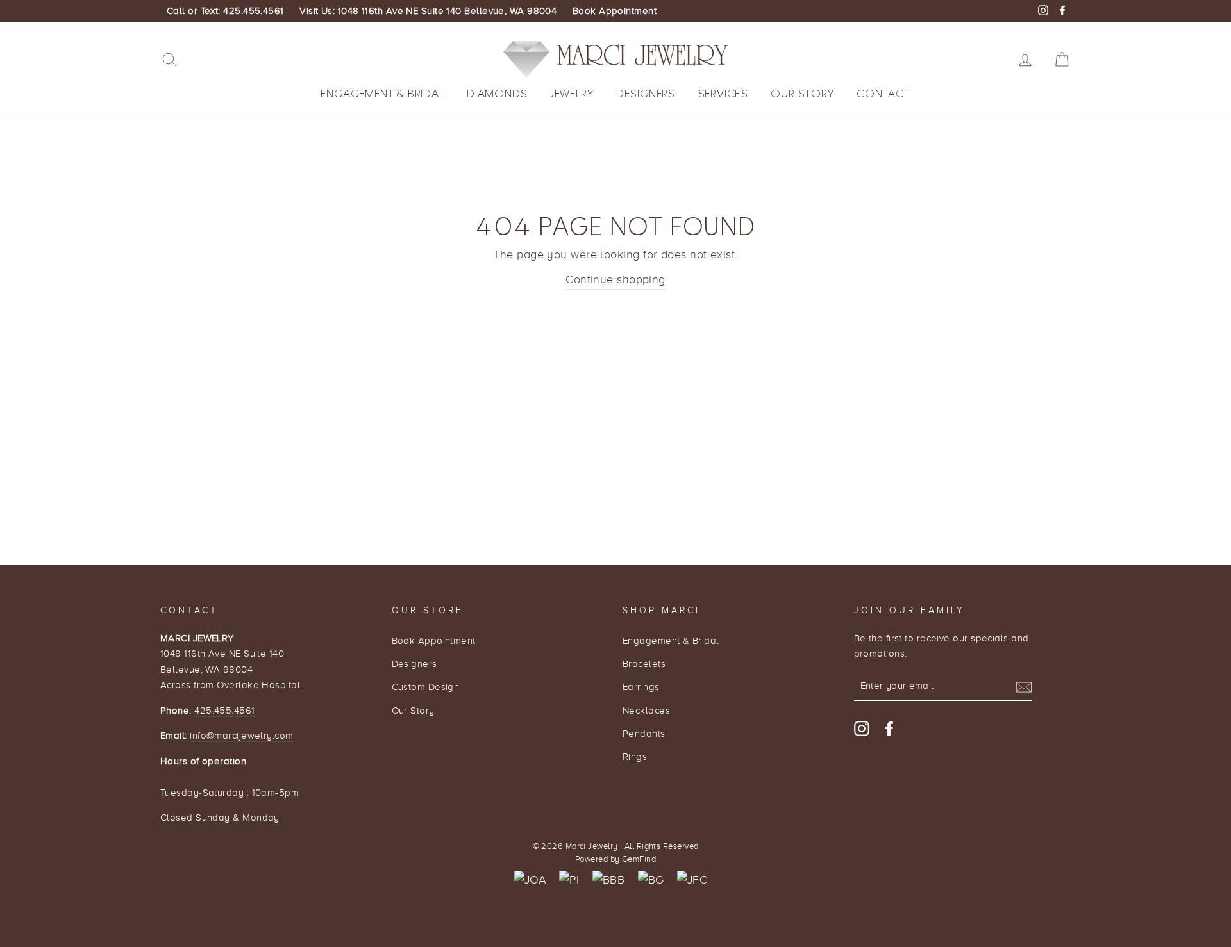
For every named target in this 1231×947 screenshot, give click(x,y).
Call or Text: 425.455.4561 (225, 11)
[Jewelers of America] (530, 880)
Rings (635, 756)
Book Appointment (615, 11)
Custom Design (426, 686)
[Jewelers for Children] (692, 880)
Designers (645, 94)
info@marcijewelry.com (241, 735)
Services (723, 94)
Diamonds (497, 94)
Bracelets (644, 663)
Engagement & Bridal (382, 94)
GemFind (639, 859)
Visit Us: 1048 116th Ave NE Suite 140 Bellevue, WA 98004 (428, 11)
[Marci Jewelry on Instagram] (861, 728)
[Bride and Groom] (651, 880)
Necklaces (646, 710)
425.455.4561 (224, 710)
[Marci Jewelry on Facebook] (889, 728)
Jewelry (572, 94)
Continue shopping (615, 279)
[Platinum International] (569, 880)
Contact (883, 94)
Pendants (644, 733)
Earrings (641, 686)
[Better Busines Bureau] (608, 880)
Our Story (802, 94)
